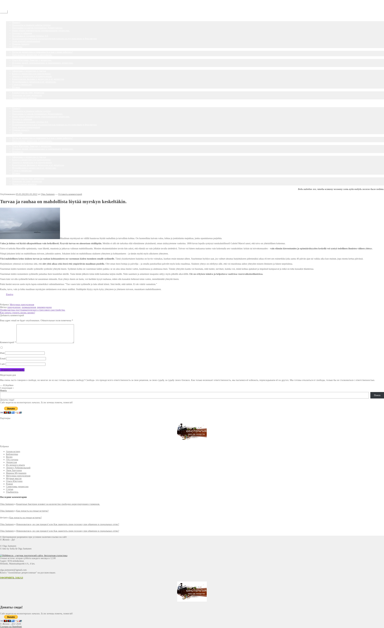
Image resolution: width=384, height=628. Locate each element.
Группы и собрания (22, 33)
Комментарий (8, 342)
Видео (9, 457)
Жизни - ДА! (6, 1)
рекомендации (44, 307)
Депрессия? (12, 49)
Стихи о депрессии (22, 84)
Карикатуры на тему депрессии (28, 92)
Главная (10, 17)
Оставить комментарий (70, 194)
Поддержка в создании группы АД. (30, 36)
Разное (9, 484)
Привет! (16, 22)
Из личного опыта (15, 465)
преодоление (14, 307)
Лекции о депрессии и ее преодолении (32, 76)
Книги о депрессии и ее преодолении (31, 73)
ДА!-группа (12, 19)
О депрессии (12, 68)
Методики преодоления (22, 304)
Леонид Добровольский (18, 467)
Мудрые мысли (14, 478)
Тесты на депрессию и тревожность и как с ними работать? (42, 52)
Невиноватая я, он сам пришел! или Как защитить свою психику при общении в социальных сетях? (67, 524)
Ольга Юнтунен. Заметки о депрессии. (32, 60)
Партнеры (17, 46)
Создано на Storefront (11, 626)
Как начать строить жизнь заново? (17, 312)
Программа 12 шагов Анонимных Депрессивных (37, 28)
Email (3, 358)
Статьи (9, 57)
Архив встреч (13, 451)
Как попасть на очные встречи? (32, 511)
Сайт (2, 364)
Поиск (3, 390)
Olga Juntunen (48, 194)
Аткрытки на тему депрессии (27, 95)
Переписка (17, 65)
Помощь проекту (20, 44)
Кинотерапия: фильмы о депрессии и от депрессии (38, 79)
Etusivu (9, 294)
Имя (2, 353)
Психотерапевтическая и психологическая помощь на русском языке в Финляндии (54, 38)
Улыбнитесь (12, 90)
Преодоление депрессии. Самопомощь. (32, 55)
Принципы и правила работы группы (31, 25)
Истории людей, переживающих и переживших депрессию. (42, 63)
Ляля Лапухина (14, 470)
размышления (29, 307)
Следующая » (7, 388)
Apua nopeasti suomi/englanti (26, 41)
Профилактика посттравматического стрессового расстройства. (32, 310)
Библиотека (12, 454)
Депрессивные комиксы (24, 98)
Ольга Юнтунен (14, 481)
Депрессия (11, 462)
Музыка (16, 87)
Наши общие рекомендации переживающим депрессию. (41, 30)
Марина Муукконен (16, 473)
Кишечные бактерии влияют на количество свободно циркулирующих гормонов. (58, 504)
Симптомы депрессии (17, 486)
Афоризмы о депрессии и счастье (29, 71)
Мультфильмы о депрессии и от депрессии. (34, 82)
